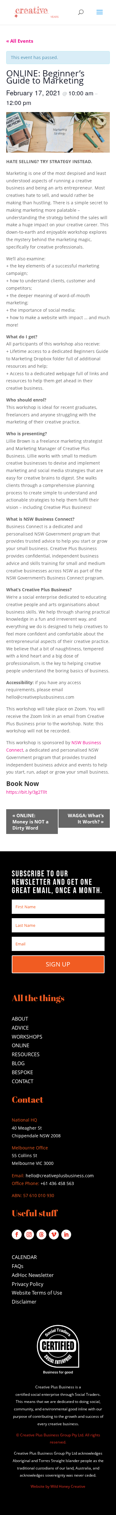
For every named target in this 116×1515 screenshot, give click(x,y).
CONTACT (22, 1081)
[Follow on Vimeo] (54, 1234)
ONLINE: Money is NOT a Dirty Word (30, 821)
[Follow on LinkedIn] (66, 1234)
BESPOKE (22, 1072)
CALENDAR (24, 1257)
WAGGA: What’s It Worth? (86, 818)
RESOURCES (26, 1054)
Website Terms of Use (37, 1292)
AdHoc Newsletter (33, 1275)
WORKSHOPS (27, 1036)
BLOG (18, 1063)
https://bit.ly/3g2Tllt (26, 792)
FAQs (18, 1266)
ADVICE (20, 1027)
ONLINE (20, 1045)
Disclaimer (24, 1301)
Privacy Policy (27, 1284)
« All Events (19, 41)
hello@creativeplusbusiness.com (59, 1176)
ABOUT (20, 1018)
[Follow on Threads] (41, 1234)
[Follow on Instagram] (29, 1234)
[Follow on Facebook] (17, 1234)
